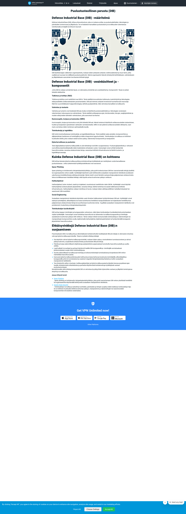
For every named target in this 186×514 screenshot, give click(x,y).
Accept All (109, 509)
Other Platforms (93, 324)
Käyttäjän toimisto (150, 3)
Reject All (77, 509)
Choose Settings (93, 509)
